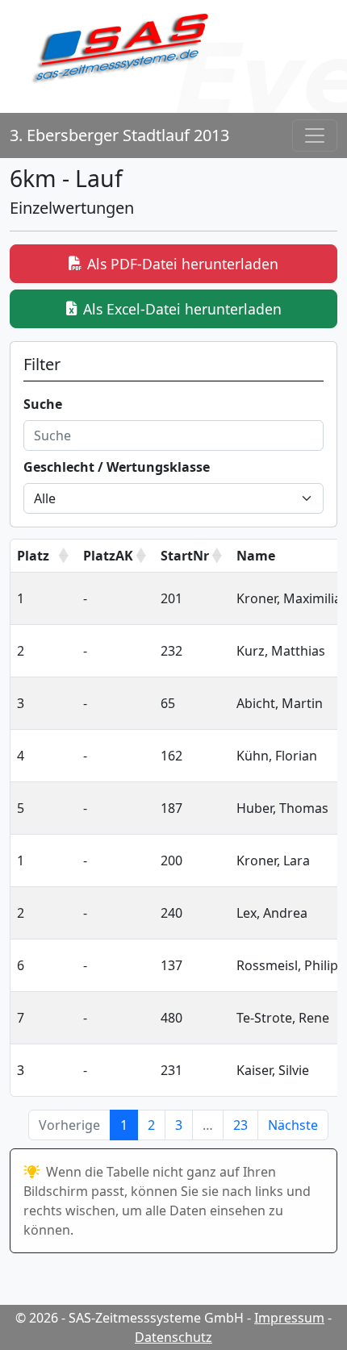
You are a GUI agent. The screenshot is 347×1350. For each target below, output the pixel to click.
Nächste (293, 1125)
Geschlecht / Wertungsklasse (116, 467)
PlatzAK (108, 556)
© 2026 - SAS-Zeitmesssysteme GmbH (129, 1318)
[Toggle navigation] (314, 135)
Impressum (289, 1318)
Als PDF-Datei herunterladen (182, 263)
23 (240, 1125)
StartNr (185, 556)
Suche (42, 404)
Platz (33, 556)
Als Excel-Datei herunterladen (182, 309)
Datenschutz (173, 1337)
